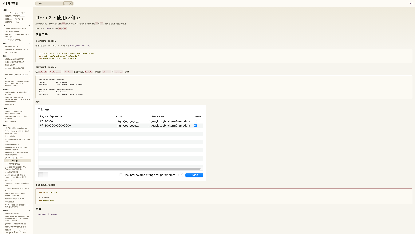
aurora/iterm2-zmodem (79, 46)
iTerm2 (47, 28)
